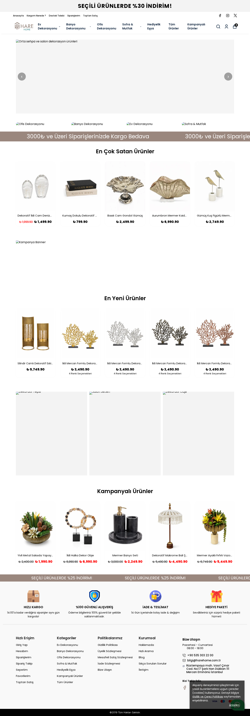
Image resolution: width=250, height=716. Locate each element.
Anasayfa (18, 15)
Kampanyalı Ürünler (196, 26)
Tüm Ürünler (174, 26)
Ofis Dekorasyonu (106, 26)
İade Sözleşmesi (109, 663)
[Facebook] (184, 687)
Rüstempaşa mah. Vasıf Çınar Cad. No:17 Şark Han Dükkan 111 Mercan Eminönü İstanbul (207, 669)
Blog (142, 657)
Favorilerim (23, 676)
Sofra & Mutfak (127, 26)
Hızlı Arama (146, 651)
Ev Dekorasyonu (47, 26)
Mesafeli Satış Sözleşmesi (115, 657)
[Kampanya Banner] (125, 261)
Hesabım (22, 651)
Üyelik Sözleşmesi (109, 651)
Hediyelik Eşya (154, 26)
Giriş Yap (22, 645)
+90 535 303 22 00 (200, 655)
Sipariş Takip (24, 663)
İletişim (143, 670)
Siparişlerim (73, 15)
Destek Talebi (56, 15)
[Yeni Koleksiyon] (125, 76)
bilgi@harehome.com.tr (204, 660)
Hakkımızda (146, 645)
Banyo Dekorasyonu (75, 26)
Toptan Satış (90, 15)
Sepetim (22, 670)
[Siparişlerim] (226, 26)
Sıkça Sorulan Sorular (153, 663)
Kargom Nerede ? (36, 15)
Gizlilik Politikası (108, 645)
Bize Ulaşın (105, 670)
